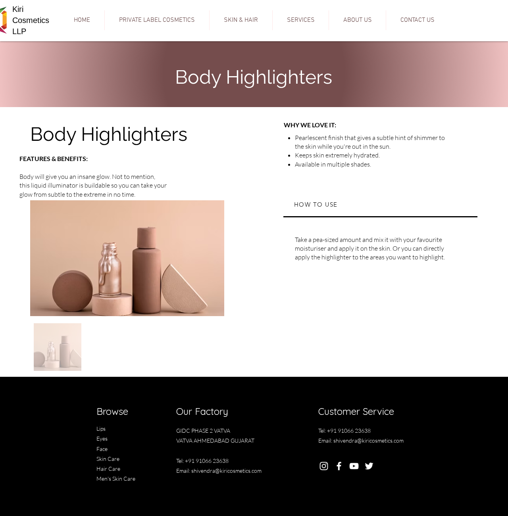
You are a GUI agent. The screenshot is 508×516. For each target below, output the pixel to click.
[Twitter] (369, 466)
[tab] (380, 205)
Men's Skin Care (115, 478)
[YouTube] (354, 466)
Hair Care (108, 468)
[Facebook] (338, 466)
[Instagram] (323, 466)
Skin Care (107, 458)
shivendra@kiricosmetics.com (226, 470)
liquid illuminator (54, 185)
